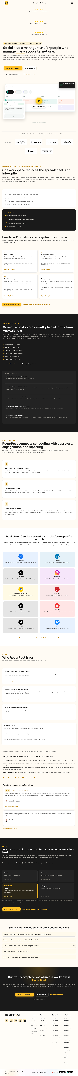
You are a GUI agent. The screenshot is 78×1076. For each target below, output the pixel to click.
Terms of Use (35, 1072)
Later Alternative (56, 1038)
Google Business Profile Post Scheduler (68, 1040)
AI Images (43, 1041)
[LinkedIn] (24, 1020)
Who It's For (34, 1026)
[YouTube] (15, 1020)
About (33, 1018)
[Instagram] (20, 1020)
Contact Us (34, 1029)
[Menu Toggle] (71, 3)
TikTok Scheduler (68, 1050)
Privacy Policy (43, 1072)
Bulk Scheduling (44, 1028)
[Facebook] (6, 1020)
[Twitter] (11, 1020)
